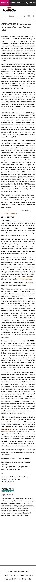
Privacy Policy (27, 579)
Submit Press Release (11, 575)
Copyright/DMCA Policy (12, 579)
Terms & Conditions (26, 575)
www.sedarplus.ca (8, 431)
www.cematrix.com (10, 213)
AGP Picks (4, 3)
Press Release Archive (21, 571)
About (10, 571)
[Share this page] (33, 16)
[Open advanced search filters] (28, 16)
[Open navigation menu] (3, 16)
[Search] (24, 16)
